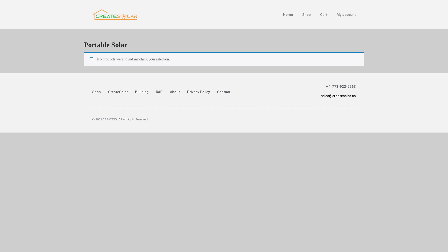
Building (142, 92)
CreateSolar (118, 92)
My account (346, 15)
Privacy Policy (198, 92)
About (175, 92)
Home (288, 15)
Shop (306, 15)
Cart (323, 15)
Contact (223, 92)
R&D (159, 92)
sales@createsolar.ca (338, 96)
